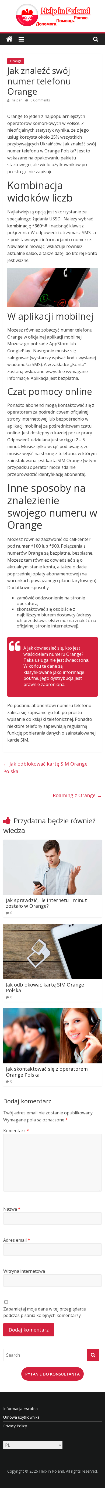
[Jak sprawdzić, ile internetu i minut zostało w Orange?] (52, 843)
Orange (16, 61)
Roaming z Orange (77, 795)
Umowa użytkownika (21, 1417)
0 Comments (40, 100)
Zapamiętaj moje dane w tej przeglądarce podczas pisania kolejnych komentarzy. (44, 1312)
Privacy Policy (15, 1425)
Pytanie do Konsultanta (52, 1374)
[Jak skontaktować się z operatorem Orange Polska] (52, 1012)
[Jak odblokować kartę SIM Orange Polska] (52, 927)
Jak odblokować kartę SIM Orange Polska (45, 767)
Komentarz (16, 1131)
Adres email (16, 1240)
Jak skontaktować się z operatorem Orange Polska (47, 1072)
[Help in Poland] (9, 39)
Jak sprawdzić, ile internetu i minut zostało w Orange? (46, 903)
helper (17, 100)
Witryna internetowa (24, 1271)
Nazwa (11, 1209)
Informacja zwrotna (20, 1408)
